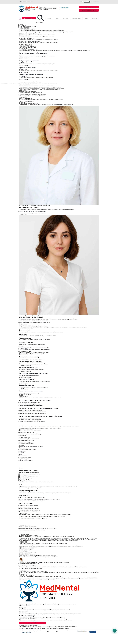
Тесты (48, 609)
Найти (54, 8)
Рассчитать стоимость (24, 101)
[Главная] (20, 18)
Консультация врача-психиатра (30, 362)
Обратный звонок (89, 7)
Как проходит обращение (35, 613)
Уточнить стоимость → (24, 57)
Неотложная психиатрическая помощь (33, 373)
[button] (29, 18)
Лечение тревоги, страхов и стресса (27, 26)
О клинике (65, 18)
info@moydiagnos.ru (94, 1)
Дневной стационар (26, 385)
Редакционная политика (46, 613)
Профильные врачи (42, 34)
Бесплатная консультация (27, 622)
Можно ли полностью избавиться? (28, 552)
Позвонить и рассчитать (24, 81)
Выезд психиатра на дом (28, 367)
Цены (86, 18)
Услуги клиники (22, 25)
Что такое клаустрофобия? (26, 549)
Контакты (94, 18)
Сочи (44, 617)
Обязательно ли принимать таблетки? (28, 547)
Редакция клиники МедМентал (10, 82)
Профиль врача (22, 214)
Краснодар (40, 617)
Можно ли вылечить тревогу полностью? (29, 545)
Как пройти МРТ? (24, 551)
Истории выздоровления (55, 609)
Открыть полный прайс (24, 353)
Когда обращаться (33, 34)
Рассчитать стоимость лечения (89, 10)
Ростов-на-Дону (22, 617)
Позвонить (35, 33)
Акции (57, 18)
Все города (44, 609)
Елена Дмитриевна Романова (29, 82)
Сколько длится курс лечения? (27, 548)
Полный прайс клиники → (36, 81)
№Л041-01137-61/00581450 (30, 47)
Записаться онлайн (66, 609)
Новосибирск (57, 617)
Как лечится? (23, 550)
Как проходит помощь (24, 34)
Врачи (27, 609)
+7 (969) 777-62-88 (64, 7)
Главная (21, 24)
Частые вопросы (51, 34)
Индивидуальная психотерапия (30, 391)
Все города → (63, 617)
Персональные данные (71, 613)
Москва (28, 617)
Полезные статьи (76, 18)
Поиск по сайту (42, 7)
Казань (51, 617)
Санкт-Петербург (34, 617)
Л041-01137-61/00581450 (45, 626)
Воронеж (48, 617)
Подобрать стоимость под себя (37, 353)
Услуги (24, 609)
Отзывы (49, 18)
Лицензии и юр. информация (59, 613)
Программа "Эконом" (27, 379)
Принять (93, 631)
